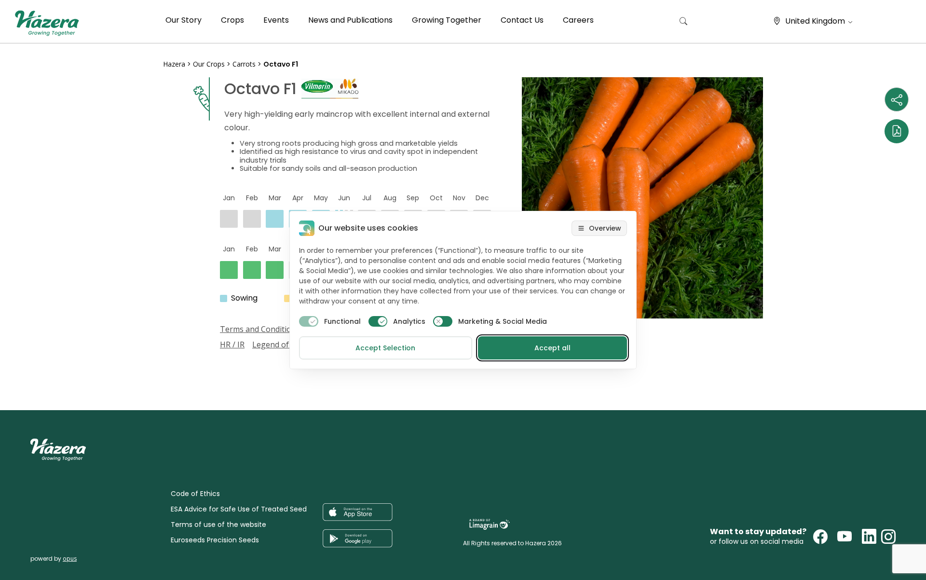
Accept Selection (385, 348)
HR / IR (232, 344)
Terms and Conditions (260, 329)
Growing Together (446, 20)
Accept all (552, 348)
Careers (578, 20)
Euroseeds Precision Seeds (215, 540)
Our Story (183, 20)
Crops (232, 20)
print (172, 355)
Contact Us (522, 20)
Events (276, 20)
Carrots (244, 64)
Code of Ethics (195, 493)
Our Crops (209, 64)
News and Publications (350, 20)
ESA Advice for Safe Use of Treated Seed (239, 509)
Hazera (174, 64)
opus (70, 558)
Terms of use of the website (218, 524)
